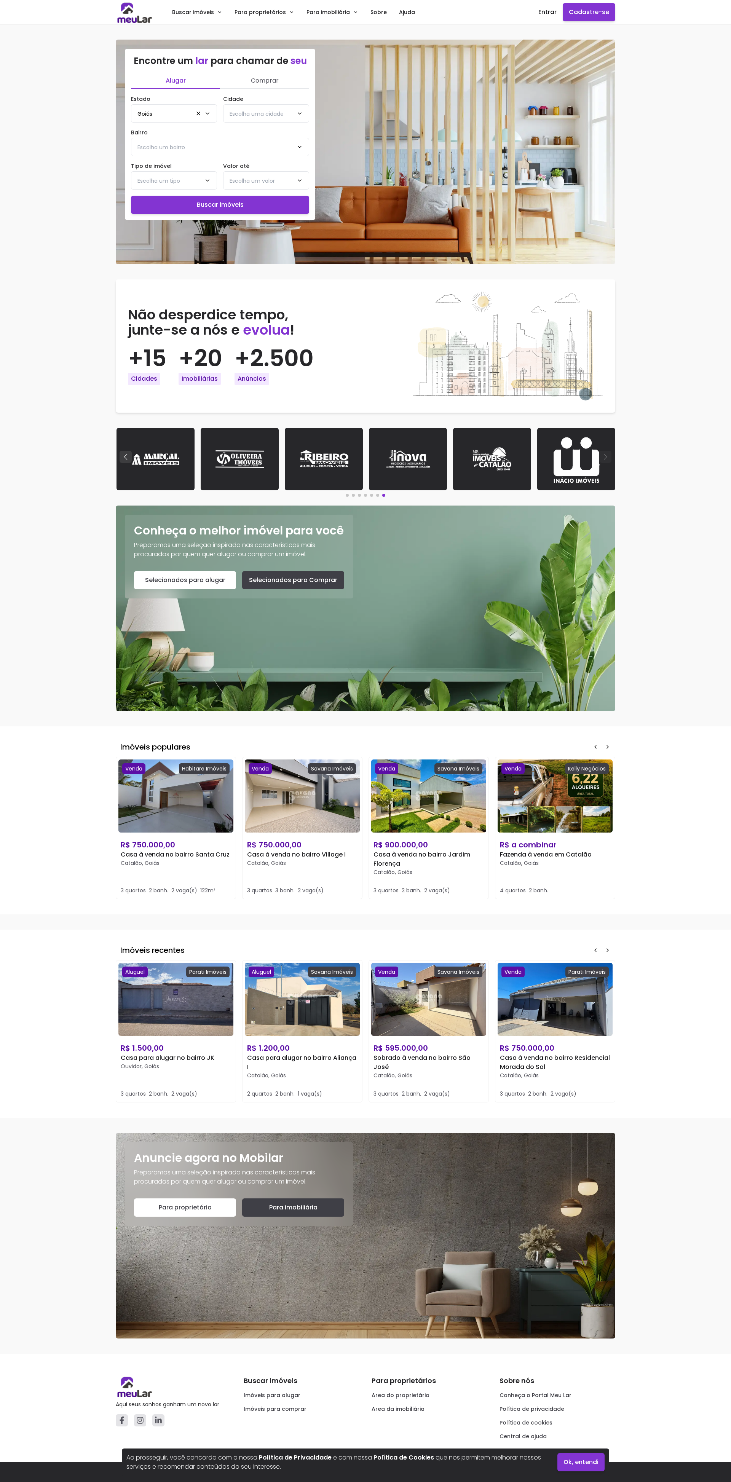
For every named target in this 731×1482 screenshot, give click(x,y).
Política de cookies (526, 1422)
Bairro (139, 132)
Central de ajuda (523, 1436)
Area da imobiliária (398, 1409)
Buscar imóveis (193, 12)
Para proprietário (185, 1207)
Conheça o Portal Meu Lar (535, 1395)
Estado (140, 99)
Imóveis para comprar (275, 1409)
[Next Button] (608, 747)
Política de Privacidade (295, 1457)
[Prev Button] (595, 747)
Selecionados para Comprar (293, 580)
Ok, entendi (581, 1462)
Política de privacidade (532, 1409)
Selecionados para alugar (185, 580)
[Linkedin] (158, 1420)
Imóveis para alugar (272, 1395)
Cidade (233, 99)
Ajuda (407, 12)
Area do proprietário (400, 1395)
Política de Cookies (403, 1457)
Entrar (547, 12)
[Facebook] (122, 1420)
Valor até (236, 166)
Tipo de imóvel (151, 166)
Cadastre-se (589, 12)
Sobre (378, 12)
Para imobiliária (328, 12)
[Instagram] (140, 1420)
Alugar (176, 80)
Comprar (265, 80)
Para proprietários (260, 12)
